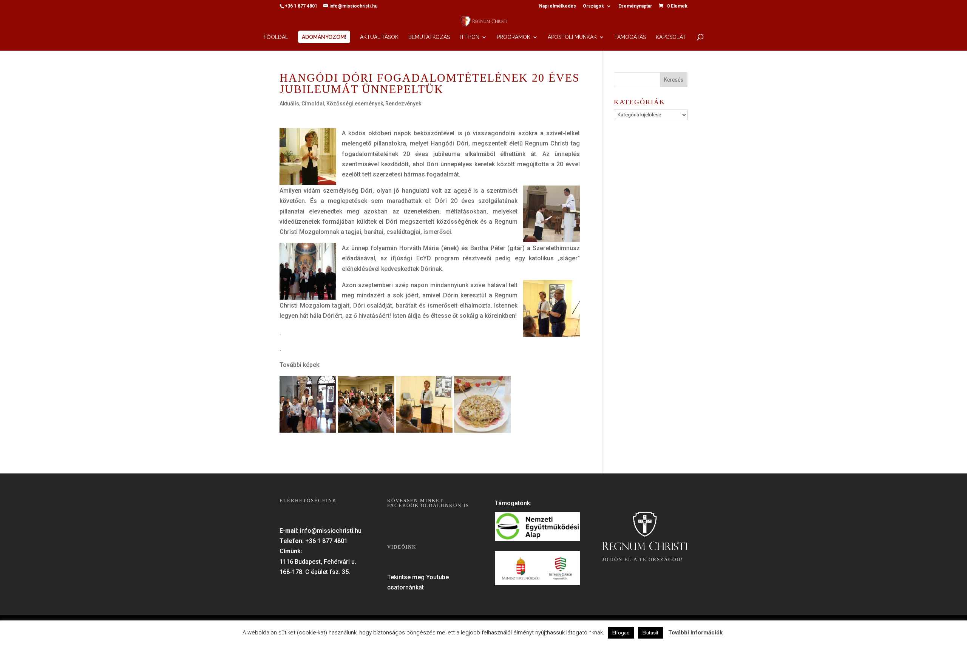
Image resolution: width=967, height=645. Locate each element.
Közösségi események (354, 104)
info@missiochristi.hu (330, 530)
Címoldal (312, 104)
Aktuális (289, 104)
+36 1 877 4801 (326, 540)
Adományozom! (324, 37)
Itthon (469, 37)
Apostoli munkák (572, 37)
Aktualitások (379, 37)
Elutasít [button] (650, 633)
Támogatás (630, 37)
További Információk (695, 632)
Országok (593, 6)
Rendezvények (403, 104)
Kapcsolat (671, 37)
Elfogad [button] (621, 633)
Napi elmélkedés (557, 6)
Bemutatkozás (429, 37)
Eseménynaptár (635, 6)
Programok (513, 37)
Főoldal (276, 37)
